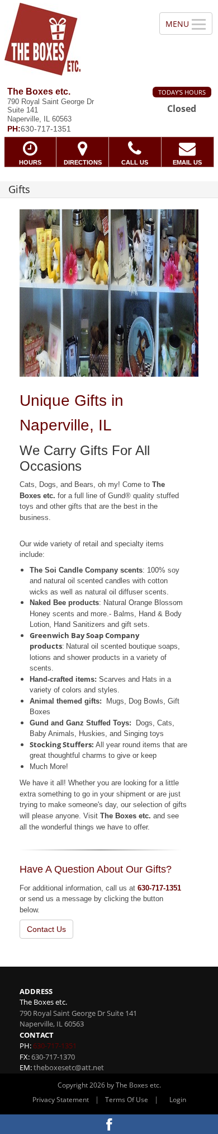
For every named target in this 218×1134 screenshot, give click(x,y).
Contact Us (46, 929)
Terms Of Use (126, 1099)
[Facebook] (109, 1124)
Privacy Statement (60, 1099)
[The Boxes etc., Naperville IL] (73, 39)
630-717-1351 (159, 888)
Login (177, 1099)
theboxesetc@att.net (69, 1067)
